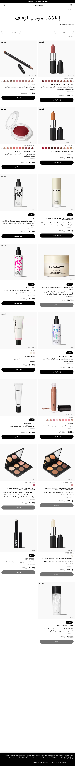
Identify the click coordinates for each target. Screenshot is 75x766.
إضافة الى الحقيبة (57, 100)
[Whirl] (58, 81)
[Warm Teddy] (61, 81)
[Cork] (11, 81)
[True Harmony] (4, 148)
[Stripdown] (32, 81)
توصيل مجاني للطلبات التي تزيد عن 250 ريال (37, 1)
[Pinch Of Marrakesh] (29, 148)
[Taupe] (64, 81)
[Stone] (7, 81)
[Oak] (14, 81)
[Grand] (7, 148)
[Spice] (26, 81)
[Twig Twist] (55, 81)
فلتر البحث (64, 31)
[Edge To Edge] (17, 81)
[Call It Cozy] (71, 148)
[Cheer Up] (17, 148)
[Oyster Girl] (57, 420)
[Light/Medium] (34, 485)
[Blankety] (64, 148)
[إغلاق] (3, 756)
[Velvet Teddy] (67, 81)
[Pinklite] (34, 353)
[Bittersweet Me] (60, 420)
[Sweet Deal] (52, 81)
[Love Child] (53, 420)
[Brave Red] (46, 148)
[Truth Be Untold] (61, 148)
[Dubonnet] (49, 148)
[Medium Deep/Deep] (72, 485)
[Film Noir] (52, 148)
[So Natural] (11, 148)
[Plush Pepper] (26, 148)
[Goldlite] (31, 353)
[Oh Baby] (72, 420)
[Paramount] (55, 148)
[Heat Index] (20, 148)
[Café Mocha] (71, 81)
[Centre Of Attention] (43, 148)
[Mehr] (49, 81)
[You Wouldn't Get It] (46, 81)
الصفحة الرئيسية (70, 24)
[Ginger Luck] (23, 148)
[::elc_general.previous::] (73, 81)
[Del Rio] (58, 148)
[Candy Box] (63, 420)
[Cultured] (66, 420)
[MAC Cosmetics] (37, 5)
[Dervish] (20, 81)
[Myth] (67, 148)
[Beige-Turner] (4, 81)
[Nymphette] (69, 420)
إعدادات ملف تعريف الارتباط (59, 762)
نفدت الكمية (56, 304)
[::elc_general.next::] (40, 81)
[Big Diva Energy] (32, 148)
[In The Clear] (72, 555)
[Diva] (43, 81)
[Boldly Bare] (29, 81)
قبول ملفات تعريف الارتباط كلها (40, 762)
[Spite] (47, 420)
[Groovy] (14, 148)
